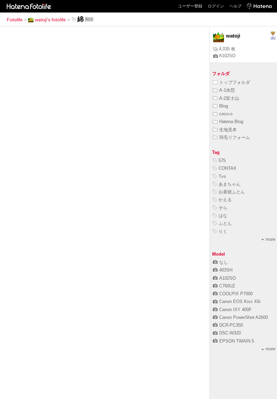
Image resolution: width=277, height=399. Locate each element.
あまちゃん (230, 184)
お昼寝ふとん (232, 191)
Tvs (222, 176)
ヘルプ (235, 6)
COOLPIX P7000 (236, 293)
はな (223, 215)
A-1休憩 (227, 90)
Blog (223, 106)
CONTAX (227, 168)
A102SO (227, 55)
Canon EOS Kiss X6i (239, 301)
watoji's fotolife (50, 19)
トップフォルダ (234, 82)
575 (222, 160)
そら (223, 207)
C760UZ (227, 285)
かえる (225, 199)
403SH (225, 270)
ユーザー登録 (190, 6)
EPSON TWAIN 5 (236, 341)
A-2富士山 (229, 98)
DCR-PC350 (231, 325)
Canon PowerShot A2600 (243, 317)
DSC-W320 (230, 332)
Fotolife (15, 19)
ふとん (225, 223)
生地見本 (228, 129)
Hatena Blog (231, 121)
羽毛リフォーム (234, 137)
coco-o (225, 113)
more (270, 239)
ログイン (216, 6)
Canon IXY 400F (235, 309)
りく (223, 231)
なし (223, 262)
